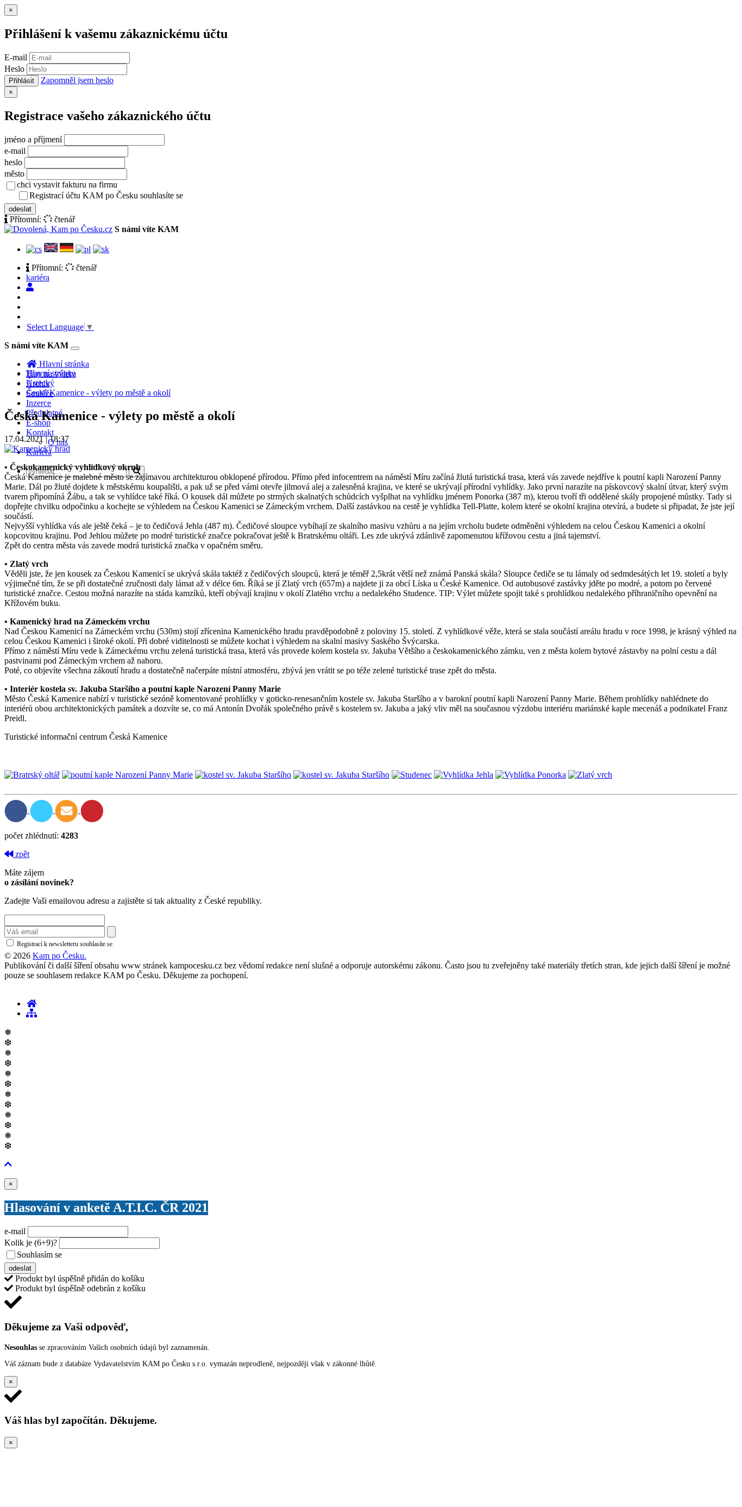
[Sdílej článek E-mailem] (67, 810)
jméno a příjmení (33, 139)
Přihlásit (21, 81)
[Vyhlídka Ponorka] (530, 774)
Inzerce (38, 403)
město (14, 173)
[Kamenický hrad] (37, 448)
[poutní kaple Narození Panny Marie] (127, 774)
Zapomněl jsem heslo (77, 80)
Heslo (14, 68)
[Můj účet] (30, 287)
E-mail (15, 57)
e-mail (15, 150)
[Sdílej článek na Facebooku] (17, 810)
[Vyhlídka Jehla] (463, 774)
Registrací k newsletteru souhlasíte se (109, 944)
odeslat (20, 209)
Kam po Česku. (59, 955)
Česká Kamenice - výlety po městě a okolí (98, 392)
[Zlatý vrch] (590, 774)
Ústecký (40, 382)
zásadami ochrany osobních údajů (160, 944)
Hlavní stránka (51, 373)
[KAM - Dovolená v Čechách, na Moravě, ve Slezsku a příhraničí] (31, 1003)
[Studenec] (412, 774)
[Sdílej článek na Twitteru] (42, 810)
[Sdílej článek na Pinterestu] (92, 810)
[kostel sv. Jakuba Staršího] (243, 774)
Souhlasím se (116, 1254)
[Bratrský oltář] (32, 774)
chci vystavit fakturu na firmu (67, 184)
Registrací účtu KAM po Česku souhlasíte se (148, 195)
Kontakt (40, 432)
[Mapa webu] (31, 1013)
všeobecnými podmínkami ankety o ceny (141, 1255)
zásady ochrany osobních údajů (228, 196)
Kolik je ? (30, 1242)
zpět (21, 854)
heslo (13, 162)
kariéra (37, 277)
